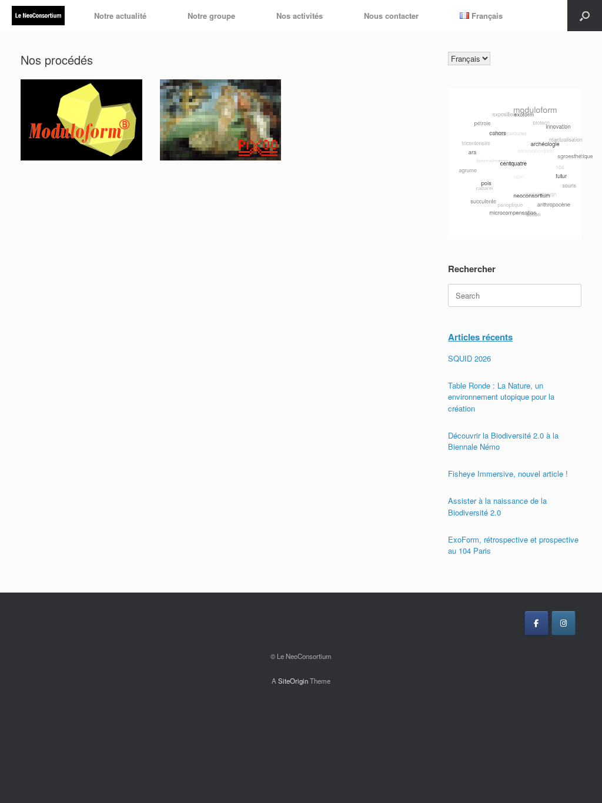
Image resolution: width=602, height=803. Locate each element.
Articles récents (480, 336)
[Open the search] (584, 15)
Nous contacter (391, 15)
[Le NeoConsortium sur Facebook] (536, 623)
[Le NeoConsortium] (38, 15)
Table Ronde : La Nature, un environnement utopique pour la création (501, 397)
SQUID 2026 (469, 358)
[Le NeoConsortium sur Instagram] (563, 623)
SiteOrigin (293, 680)
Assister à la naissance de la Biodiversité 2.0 (497, 506)
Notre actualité (120, 15)
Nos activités (299, 15)
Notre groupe (211, 15)
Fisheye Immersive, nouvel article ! (508, 473)
